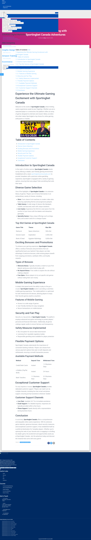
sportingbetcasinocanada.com (41, 174)
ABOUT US (4, 14)
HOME (4, 12)
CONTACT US (5, 69)
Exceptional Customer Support (27, 158)
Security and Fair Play (24, 153)
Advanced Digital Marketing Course (9, 20)
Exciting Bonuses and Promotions (28, 148)
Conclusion (21, 160)
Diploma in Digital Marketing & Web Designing (11, 21)
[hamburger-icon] (56, 12)
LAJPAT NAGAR (5, 66)
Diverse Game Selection (25, 146)
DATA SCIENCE (5, 30)
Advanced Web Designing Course (9, 25)
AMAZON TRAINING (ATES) (7, 31)
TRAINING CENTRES (6, 65)
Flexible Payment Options (26, 156)
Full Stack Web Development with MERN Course (12, 27)
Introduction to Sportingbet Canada (29, 144)
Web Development (6, 26)
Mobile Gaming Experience (26, 151)
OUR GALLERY (5, 15)
